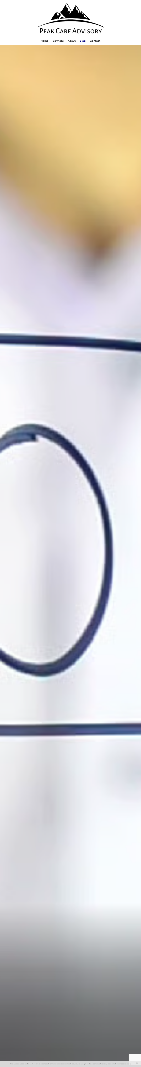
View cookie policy (124, 1064)
